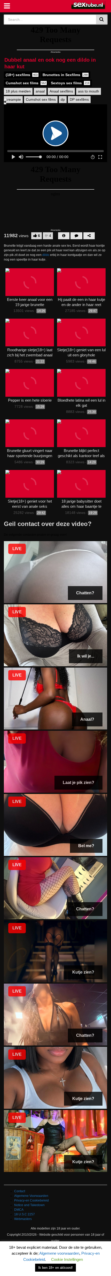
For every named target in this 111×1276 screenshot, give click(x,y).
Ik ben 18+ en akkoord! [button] (55, 1268)
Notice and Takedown (29, 1205)
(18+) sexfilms (22, 75)
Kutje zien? (83, 972)
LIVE (17, 549)
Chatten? (85, 593)
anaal (40, 91)
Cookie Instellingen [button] (67, 1259)
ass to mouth (88, 91)
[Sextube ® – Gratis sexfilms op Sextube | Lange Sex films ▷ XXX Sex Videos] (88, 5)
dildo (45, 255)
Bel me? (86, 846)
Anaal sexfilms (61, 91)
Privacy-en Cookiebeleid (31, 1200)
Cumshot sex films (26, 83)
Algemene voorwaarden (59, 1253)
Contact (19, 1191)
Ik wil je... (85, 656)
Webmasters (23, 1219)
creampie (13, 99)
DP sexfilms (79, 99)
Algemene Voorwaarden (31, 1196)
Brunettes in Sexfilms (65, 75)
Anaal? (87, 719)
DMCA (18, 1210)
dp (63, 99)
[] (102, 19)
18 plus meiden (18, 91)
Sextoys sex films (70, 83)
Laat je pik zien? (78, 782)
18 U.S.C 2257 (24, 1214)
